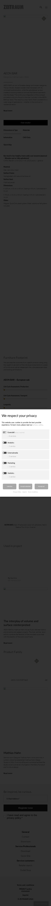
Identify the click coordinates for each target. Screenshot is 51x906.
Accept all (41, 486)
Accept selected (25, 486)
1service (11, 446)
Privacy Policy (17, 492)
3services (12, 456)
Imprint (24, 492)
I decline (9, 486)
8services (12, 436)
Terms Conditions (33, 492)
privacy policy (38, 425)
